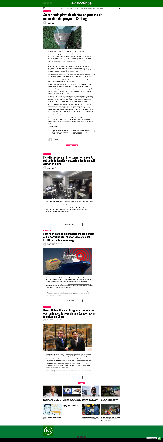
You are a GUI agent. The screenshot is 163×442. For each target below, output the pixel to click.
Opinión (81, 8)
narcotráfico (70, 281)
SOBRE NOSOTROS (100, 8)
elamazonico (51, 23)
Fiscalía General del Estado (55, 201)
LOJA (94, 8)
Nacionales (61, 8)
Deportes (76, 8)
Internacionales (69, 8)
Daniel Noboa (64, 354)
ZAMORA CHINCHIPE (87, 8)
